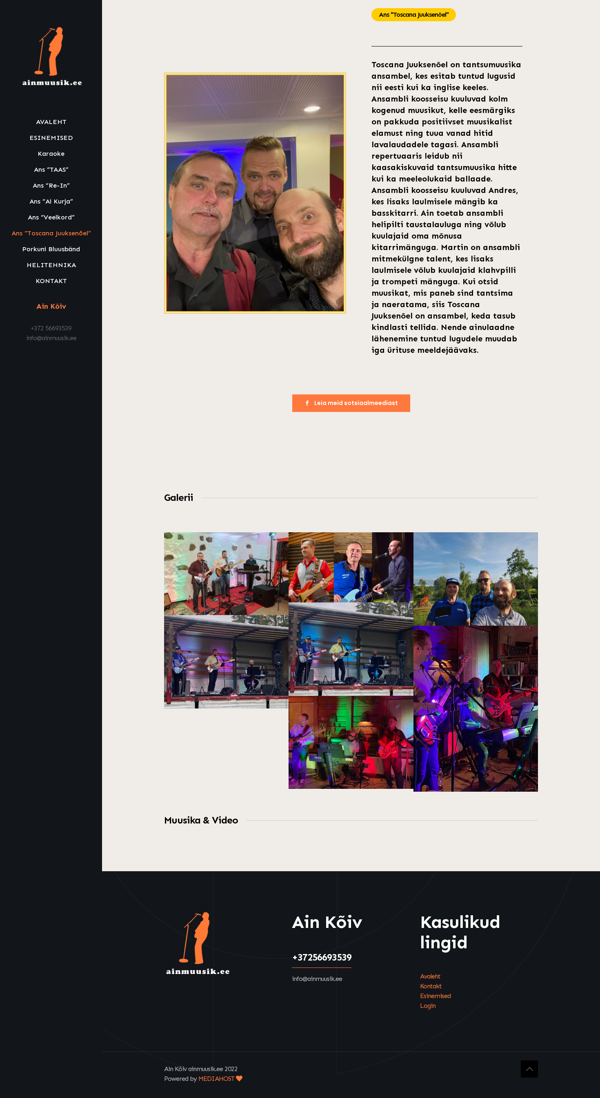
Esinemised (435, 996)
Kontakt (431, 986)
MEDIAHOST (217, 1079)
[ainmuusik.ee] (51, 57)
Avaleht (430, 976)
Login (428, 1005)
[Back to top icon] (529, 1069)
